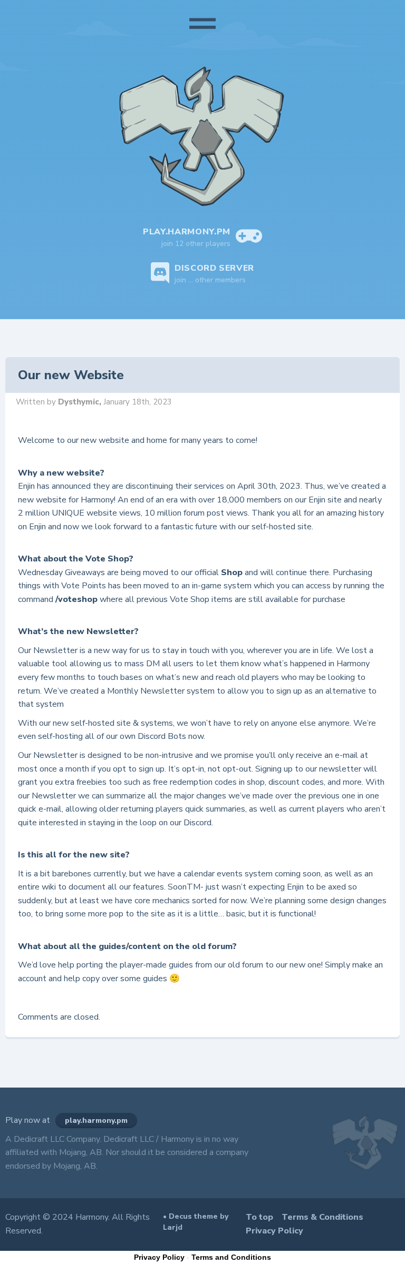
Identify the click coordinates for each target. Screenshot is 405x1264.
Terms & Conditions (322, 1217)
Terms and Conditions (231, 1257)
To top (259, 1217)
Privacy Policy (274, 1231)
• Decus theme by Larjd (195, 1221)
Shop (232, 572)
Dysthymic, (80, 402)
